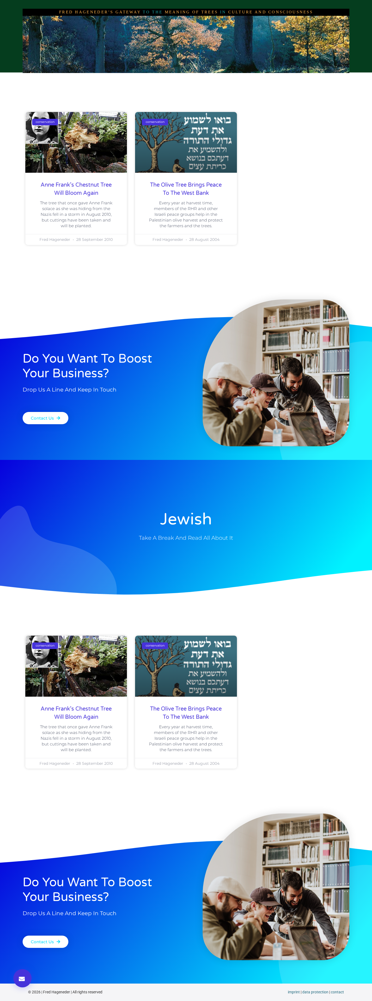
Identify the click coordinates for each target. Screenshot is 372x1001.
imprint (294, 992)
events (286, 78)
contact (337, 992)
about (106, 78)
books (230, 78)
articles (162, 78)
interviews (133, 78)
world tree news (197, 78)
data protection (315, 992)
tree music (258, 78)
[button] (22, 978)
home (84, 78)
